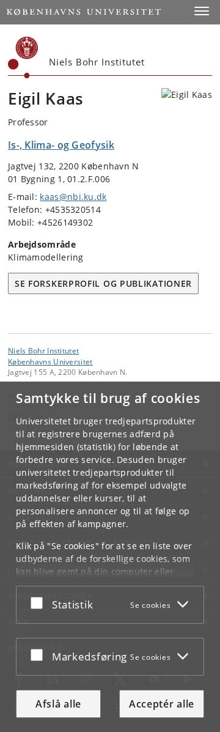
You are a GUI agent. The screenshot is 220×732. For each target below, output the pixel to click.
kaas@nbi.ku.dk (73, 196)
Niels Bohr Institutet (43, 350)
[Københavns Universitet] (23, 57)
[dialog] (110, 557)
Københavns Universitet (50, 361)
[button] (201, 11)
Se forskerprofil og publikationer (103, 283)
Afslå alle (58, 704)
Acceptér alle (161, 704)
